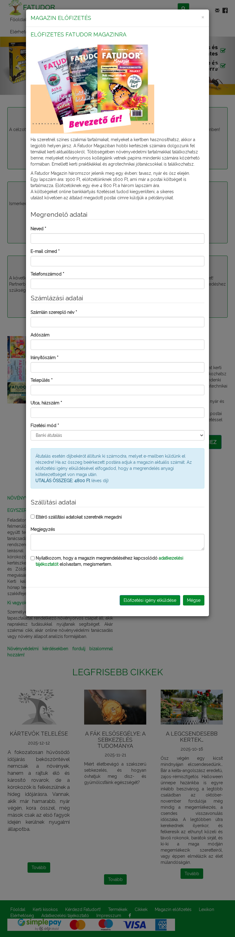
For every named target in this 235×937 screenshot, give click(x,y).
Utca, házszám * (46, 402)
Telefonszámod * (47, 274)
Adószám (40, 334)
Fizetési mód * (45, 425)
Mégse (193, 600)
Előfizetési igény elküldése (150, 600)
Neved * (38, 228)
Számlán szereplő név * (54, 312)
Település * (42, 380)
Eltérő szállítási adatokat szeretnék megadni (79, 517)
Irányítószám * (44, 357)
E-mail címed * (45, 251)
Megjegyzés (43, 529)
